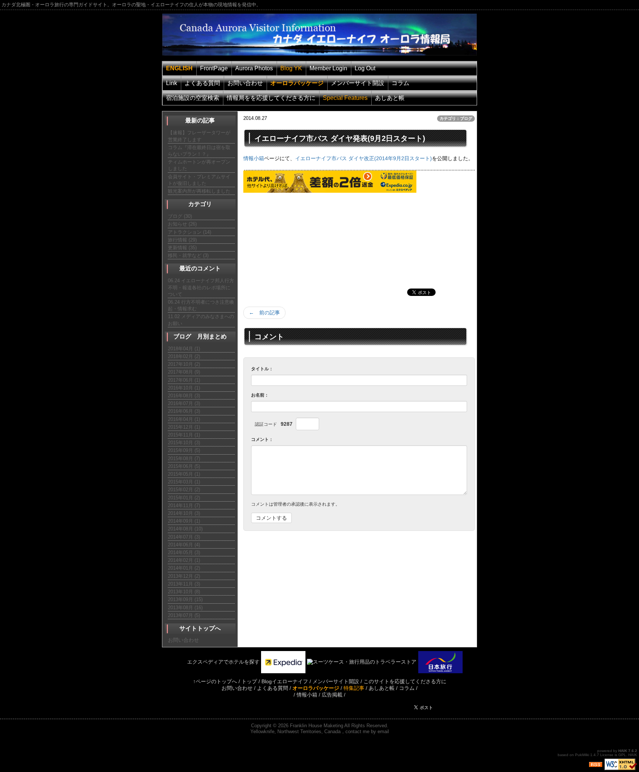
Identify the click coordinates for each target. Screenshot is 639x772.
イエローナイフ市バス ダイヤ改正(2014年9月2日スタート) (363, 158)
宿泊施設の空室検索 (192, 98)
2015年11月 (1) (184, 435)
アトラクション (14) (189, 232)
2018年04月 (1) (184, 348)
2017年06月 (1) (184, 380)
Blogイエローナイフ (284, 681)
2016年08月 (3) (184, 395)
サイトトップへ (200, 628)
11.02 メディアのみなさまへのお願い (201, 320)
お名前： (260, 395)
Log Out (365, 68)
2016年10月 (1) (184, 388)
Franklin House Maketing (316, 725)
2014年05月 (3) (184, 552)
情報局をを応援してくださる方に (271, 98)
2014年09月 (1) (184, 521)
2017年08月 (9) (184, 372)
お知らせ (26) (182, 224)
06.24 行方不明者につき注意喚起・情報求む (201, 305)
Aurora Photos (254, 68)
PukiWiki (582, 755)
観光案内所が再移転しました (199, 191)
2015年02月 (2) (184, 489)
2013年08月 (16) (185, 607)
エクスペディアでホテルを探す (218, 662)
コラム (400, 83)
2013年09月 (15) (185, 599)
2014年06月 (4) (184, 544)
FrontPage (214, 68)
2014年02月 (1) (184, 560)
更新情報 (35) (182, 247)
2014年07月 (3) (184, 537)
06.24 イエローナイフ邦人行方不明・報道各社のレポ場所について (201, 287)
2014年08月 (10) (185, 529)
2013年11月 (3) (184, 584)
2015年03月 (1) (184, 482)
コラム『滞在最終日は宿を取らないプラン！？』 (199, 151)
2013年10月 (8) (184, 591)
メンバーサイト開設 (357, 83)
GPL (622, 755)
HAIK (622, 751)
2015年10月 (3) (184, 442)
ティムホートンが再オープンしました (199, 165)
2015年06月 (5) (184, 466)
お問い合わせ (245, 83)
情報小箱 (253, 158)
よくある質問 (202, 83)
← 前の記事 (264, 313)
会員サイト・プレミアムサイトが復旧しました (199, 180)
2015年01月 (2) (184, 497)
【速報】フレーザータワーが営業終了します (199, 136)
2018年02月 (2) (184, 356)
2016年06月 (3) (184, 411)
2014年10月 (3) (184, 513)
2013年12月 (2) (184, 576)
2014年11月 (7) (184, 505)
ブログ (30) (180, 216)
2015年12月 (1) (184, 427)
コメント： (262, 439)
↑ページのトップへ (215, 681)
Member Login (328, 68)
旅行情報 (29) (182, 240)
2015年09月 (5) (184, 450)
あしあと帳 (390, 98)
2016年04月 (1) (184, 419)
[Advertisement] (298, 239)
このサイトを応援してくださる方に (405, 681)
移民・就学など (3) (188, 255)
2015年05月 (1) (184, 474)
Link (171, 83)
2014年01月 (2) (184, 568)
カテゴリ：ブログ (456, 118)
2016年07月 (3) (184, 403)
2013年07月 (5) (184, 615)
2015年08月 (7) (184, 458)
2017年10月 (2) (184, 364)
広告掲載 (332, 695)
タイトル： (262, 368)
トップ (249, 681)
